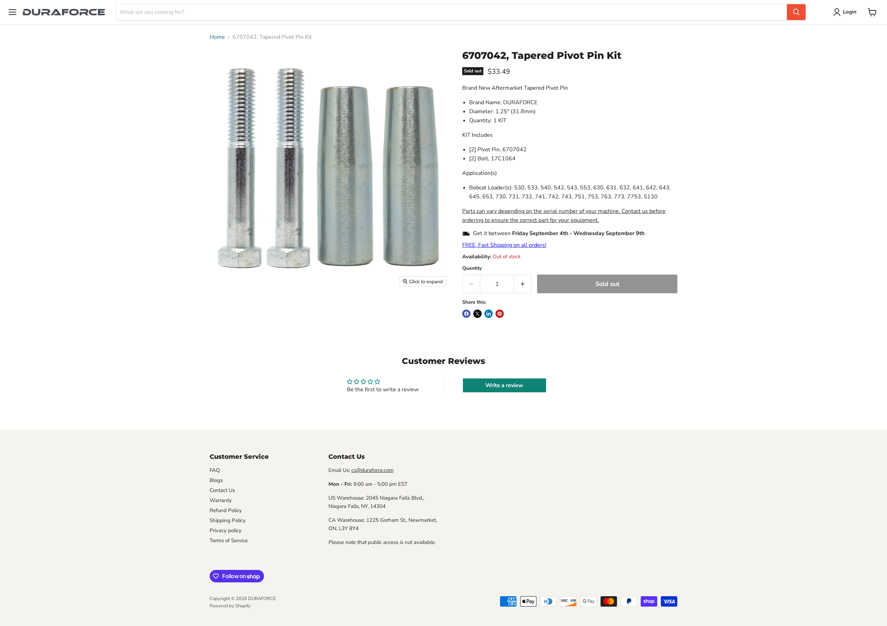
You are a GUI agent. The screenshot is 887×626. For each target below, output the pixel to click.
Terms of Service (229, 540)
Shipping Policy (228, 520)
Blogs (216, 480)
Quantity (472, 268)
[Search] (796, 12)
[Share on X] (477, 314)
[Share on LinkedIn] (488, 314)
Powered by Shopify (230, 606)
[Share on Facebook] (466, 314)
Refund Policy (226, 510)
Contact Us (222, 490)
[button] (846, 12)
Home (217, 37)
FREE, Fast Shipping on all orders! (504, 245)
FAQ (215, 470)
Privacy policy (225, 530)
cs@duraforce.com (372, 470)
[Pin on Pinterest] (499, 314)
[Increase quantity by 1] (523, 284)
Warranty (221, 500)
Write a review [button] (504, 385)
